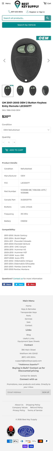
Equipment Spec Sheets (29, 341)
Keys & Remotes (28, 309)
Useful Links (28, 338)
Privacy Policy (19, 410)
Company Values (20, 407)
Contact (28, 325)
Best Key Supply (29, 419)
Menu (8, 3)
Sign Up (45, 392)
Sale (28, 322)
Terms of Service (35, 410)
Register (32, 12)
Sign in (42, 12)
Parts (28, 315)
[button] (49, 60)
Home (28, 306)
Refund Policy (36, 407)
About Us (19, 405)
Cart (49, 3)
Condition (7, 124)
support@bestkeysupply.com (28, 361)
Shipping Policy (33, 405)
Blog (28, 335)
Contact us (18, 278)
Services (28, 319)
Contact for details (28, 376)
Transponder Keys (29, 312)
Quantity (6, 137)
